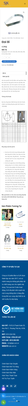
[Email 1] (11, 386)
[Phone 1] (15, 386)
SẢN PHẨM (9, 38)
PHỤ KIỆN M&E (16, 38)
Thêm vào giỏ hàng (9, 61)
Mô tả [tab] (4, 73)
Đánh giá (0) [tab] (6, 76)
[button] (23, 12)
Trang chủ (4, 38)
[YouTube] (7, 386)
